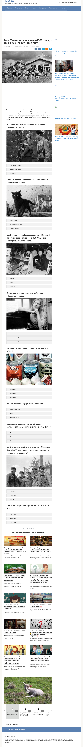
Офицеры (13, 173)
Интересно (42, 8)
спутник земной (14, 334)
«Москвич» (13, 433)
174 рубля (13, 522)
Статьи (63, 8)
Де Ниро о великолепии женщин (65, 118)
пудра (11, 413)
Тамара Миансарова (16, 224)
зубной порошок (15, 409)
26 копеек (13, 389)
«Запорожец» (14, 441)
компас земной (14, 342)
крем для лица (14, 417)
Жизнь (34, 8)
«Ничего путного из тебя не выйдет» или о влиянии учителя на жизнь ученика (67, 53)
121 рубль (13, 514)
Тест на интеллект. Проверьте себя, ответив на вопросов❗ (14, 606)
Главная (9, 8)
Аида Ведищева (14, 228)
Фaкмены (13, 491)
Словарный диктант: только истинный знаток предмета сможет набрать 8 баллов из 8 (40, 550)
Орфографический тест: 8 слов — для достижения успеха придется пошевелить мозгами (15, 550)
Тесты (27, 8)
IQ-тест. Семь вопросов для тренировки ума (14, 631)
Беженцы (13, 495)
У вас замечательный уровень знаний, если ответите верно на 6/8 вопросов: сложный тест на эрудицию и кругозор (14, 660)
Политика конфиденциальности (68, 2)
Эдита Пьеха (13, 220)
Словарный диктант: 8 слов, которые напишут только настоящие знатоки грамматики (14, 578)
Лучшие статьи (53, 8)
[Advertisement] (41, 22)
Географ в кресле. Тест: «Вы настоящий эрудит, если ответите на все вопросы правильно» (40, 659)
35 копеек (13, 393)
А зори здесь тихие (15, 165)
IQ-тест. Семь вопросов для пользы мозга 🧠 (40, 605)
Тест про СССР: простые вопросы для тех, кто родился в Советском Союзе (66, 98)
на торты (12, 278)
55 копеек (13, 397)
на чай (11, 283)
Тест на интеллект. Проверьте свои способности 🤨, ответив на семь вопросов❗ (41, 633)
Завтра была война (15, 169)
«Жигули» (13, 437)
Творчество (18, 8)
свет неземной (14, 338)
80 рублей (13, 518)
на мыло (12, 287)
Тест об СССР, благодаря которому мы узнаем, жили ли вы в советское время (66, 138)
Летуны (12, 499)
